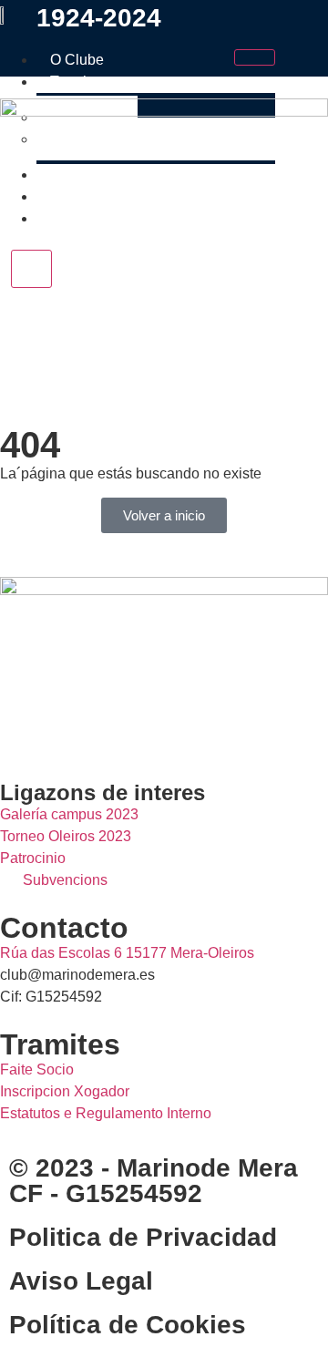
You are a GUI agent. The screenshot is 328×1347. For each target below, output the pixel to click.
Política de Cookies (127, 1325)
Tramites (78, 81)
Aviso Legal (81, 1281)
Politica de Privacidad (143, 1237)
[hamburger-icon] (254, 57)
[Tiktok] (121, 731)
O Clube (77, 59)
